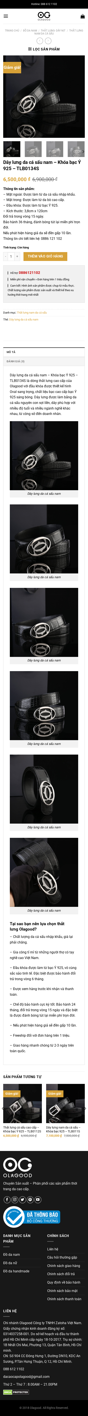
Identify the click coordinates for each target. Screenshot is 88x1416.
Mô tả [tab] (11, 352)
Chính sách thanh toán (64, 1299)
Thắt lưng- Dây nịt (53, 30)
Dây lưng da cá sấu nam (23, 319)
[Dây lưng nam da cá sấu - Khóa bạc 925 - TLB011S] (65, 1103)
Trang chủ (12, 30)
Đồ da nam (30, 30)
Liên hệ (52, 1249)
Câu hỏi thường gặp (62, 1257)
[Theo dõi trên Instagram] (14, 1199)
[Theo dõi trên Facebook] (7, 1199)
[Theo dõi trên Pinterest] (30, 1199)
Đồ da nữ (10, 1263)
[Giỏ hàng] (83, 16)
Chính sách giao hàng (63, 1266)
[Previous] (10, 96)
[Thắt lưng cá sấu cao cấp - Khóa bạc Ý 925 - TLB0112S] (22, 1103)
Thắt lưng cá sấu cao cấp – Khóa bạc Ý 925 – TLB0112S (22, 1129)
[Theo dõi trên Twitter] (22, 1199)
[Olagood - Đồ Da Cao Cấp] (44, 16)
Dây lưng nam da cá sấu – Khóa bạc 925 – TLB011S (63, 1129)
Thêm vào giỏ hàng (45, 256)
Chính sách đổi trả (61, 1274)
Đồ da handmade (16, 1271)
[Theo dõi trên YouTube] (37, 1199)
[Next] (78, 96)
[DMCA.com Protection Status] (16, 1392)
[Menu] (5, 16)
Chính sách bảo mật (62, 1291)
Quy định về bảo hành (63, 1282)
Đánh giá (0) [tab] (16, 361)
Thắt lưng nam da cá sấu (32, 312)
